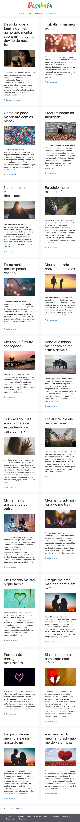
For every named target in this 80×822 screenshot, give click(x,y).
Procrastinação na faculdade (59, 115)
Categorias (50, 13)
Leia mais (19, 95)
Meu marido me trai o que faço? (19, 582)
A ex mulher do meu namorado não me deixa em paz (60, 738)
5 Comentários (52, 173)
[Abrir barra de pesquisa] (61, 13)
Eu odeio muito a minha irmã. (58, 190)
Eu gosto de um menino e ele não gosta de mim (17, 738)
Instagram (37, 817)
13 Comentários (11, 640)
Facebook (29, 817)
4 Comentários (52, 642)
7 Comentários (52, 248)
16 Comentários (11, 329)
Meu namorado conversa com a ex (60, 267)
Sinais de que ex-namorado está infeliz (58, 659)
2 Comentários (52, 82)
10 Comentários (52, 793)
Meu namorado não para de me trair (60, 502)
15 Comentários (11, 487)
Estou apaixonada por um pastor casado (18, 269)
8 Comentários (11, 714)
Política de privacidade (51, 817)
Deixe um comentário (13, 100)
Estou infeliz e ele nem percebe (59, 421)
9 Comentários (11, 252)
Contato (21, 817)
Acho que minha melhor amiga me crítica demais (58, 346)
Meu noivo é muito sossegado (18, 344)
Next (19, 809)
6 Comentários (11, 175)
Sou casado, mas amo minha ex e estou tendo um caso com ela (17, 425)
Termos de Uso (66, 817)
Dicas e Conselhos (25, 13)
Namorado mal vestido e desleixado (15, 192)
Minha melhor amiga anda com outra (17, 504)
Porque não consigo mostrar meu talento (17, 659)
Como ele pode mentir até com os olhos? (18, 117)
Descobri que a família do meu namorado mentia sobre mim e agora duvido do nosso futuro (19, 34)
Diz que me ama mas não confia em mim (60, 584)
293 (13, 809)
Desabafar (38, 13)
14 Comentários (52, 558)
